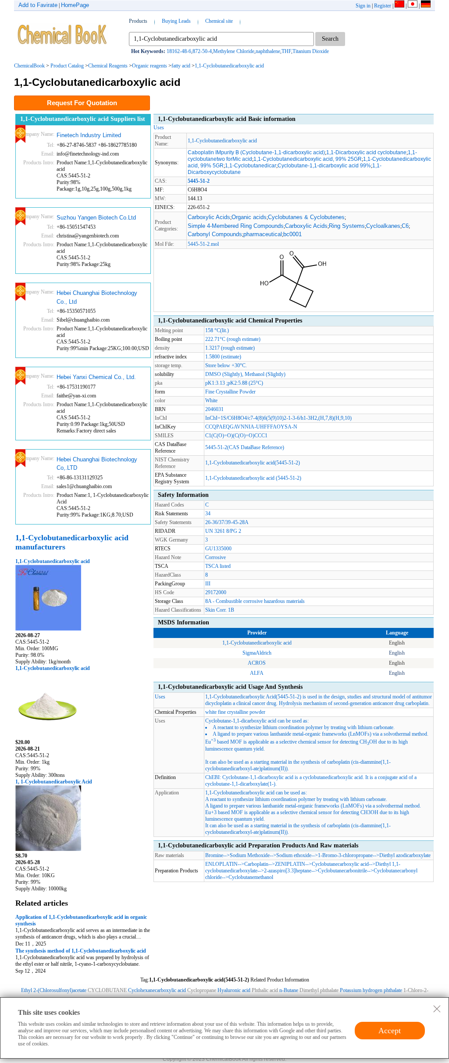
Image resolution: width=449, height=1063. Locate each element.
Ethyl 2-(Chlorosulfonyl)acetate (53, 990)
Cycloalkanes (383, 226)
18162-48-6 (179, 51)
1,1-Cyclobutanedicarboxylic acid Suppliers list (82, 119)
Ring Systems (347, 226)
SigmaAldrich (256, 653)
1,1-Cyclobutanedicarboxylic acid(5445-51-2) (252, 463)
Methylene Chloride (233, 51)
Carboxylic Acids (209, 217)
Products (138, 21)
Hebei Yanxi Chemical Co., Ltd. (96, 377)
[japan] (412, 6)
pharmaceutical (262, 234)
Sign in (363, 6)
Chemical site (219, 21)
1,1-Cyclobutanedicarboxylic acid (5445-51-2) (253, 478)
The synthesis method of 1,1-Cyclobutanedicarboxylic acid (80, 951)
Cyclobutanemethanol (250, 877)
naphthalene (268, 51)
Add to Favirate (37, 5)
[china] (399, 6)
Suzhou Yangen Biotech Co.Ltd (96, 217)
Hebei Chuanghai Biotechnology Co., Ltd (97, 297)
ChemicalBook (29, 66)
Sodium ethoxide (293, 855)
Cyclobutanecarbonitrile (342, 871)
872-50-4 (202, 51)
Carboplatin (256, 864)
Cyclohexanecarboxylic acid (157, 990)
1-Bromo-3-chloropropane (345, 855)
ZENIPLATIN (290, 864)
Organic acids (249, 217)
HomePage (75, 5)
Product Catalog (67, 66)
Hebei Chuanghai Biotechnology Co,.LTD (97, 463)
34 (207, 513)
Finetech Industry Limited (89, 135)
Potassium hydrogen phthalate (371, 990)
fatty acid (180, 66)
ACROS (257, 663)
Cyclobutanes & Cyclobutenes (306, 217)
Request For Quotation (82, 102)
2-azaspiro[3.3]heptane (287, 871)
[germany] (426, 6)
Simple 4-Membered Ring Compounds (236, 226)
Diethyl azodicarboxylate (405, 855)
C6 (405, 226)
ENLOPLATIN (221, 864)
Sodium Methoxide (250, 855)
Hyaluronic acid (233, 990)
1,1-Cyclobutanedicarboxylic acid (229, 66)
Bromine (214, 855)
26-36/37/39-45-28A (227, 522)
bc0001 (292, 234)
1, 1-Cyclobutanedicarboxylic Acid (53, 782)
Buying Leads (176, 21)
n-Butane (288, 990)
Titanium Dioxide (310, 51)
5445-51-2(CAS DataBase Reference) (244, 447)
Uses (158, 127)
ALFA (257, 673)
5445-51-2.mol (203, 244)
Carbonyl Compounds (215, 234)
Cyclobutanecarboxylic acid (340, 864)
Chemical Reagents (108, 66)
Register (382, 6)
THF (286, 51)
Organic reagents (149, 66)
